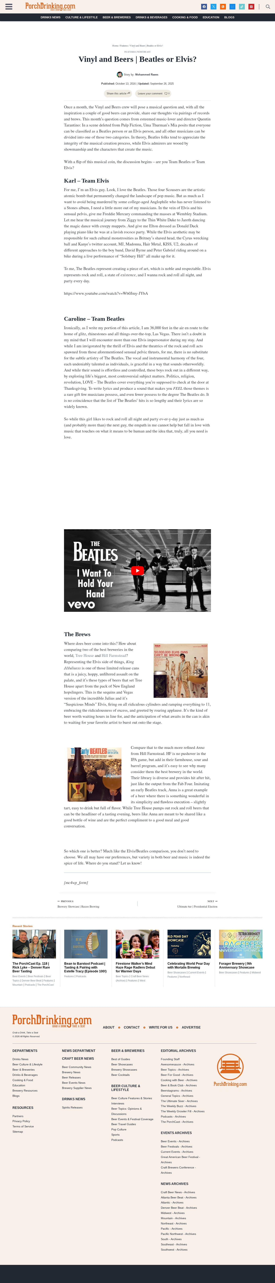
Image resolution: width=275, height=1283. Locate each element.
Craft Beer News (171, 1192)
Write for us (161, 1027)
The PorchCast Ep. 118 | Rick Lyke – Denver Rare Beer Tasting (31, 967)
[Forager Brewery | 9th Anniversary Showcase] (241, 944)
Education (211, 17)
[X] (213, 7)
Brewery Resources (24, 1090)
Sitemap (17, 1131)
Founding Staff (170, 1059)
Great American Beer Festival (179, 1157)
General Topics (170, 1095)
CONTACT (132, 1027)
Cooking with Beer (172, 1080)
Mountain (17, 984)
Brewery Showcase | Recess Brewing (78, 903)
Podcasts (30, 984)
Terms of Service (23, 1126)
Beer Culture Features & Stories (131, 1098)
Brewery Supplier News (77, 1088)
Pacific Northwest (172, 1233)
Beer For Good (170, 1074)
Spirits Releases (72, 1107)
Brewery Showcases (124, 1069)
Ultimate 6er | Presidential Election (197, 903)
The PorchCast (45, 984)
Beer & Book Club (172, 1085)
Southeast (167, 1244)
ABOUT (109, 1027)
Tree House (84, 655)
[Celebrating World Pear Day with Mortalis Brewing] (189, 944)
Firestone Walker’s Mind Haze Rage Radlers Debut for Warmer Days (135, 967)
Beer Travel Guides (123, 1124)
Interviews (117, 1103)
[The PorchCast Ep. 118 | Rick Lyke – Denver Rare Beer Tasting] (34, 944)
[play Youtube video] (137, 570)
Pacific (165, 1228)
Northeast (144, 51)
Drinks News (50, 17)
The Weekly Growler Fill (176, 1111)
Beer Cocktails (120, 1074)
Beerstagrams (170, 1090)
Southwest (167, 1249)
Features (130, 51)
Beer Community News (76, 1067)
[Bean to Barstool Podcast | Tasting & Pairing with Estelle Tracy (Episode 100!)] (86, 944)
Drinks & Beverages (151, 17)
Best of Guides (120, 1059)
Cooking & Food (185, 17)
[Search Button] (265, 7)
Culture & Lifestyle (81, 17)
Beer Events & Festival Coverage (132, 1119)
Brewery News (71, 1072)
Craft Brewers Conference (177, 1167)
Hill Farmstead (114, 655)
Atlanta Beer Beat (172, 1197)
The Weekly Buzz (172, 1106)
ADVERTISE (191, 1027)
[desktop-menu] (9, 6)
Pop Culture (118, 1129)
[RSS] (223, 7)
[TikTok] (242, 7)
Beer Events (19, 976)
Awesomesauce (171, 1064)
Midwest (256, 972)
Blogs (229, 17)
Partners (17, 1116)
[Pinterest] (251, 7)
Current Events (196, 972)
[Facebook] (204, 7)
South (164, 1239)
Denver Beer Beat (31, 980)
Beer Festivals (35, 976)
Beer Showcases (176, 972)
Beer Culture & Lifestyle (27, 1064)
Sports (115, 1134)
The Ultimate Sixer (172, 1101)
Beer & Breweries (117, 17)
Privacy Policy (21, 1121)
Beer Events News (73, 1082)
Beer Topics (122, 976)
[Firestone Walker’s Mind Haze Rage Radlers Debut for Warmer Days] (137, 944)
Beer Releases (71, 1077)
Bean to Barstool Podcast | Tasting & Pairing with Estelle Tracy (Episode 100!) (85, 967)
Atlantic (165, 1202)
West (142, 980)
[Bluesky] (232, 7)
